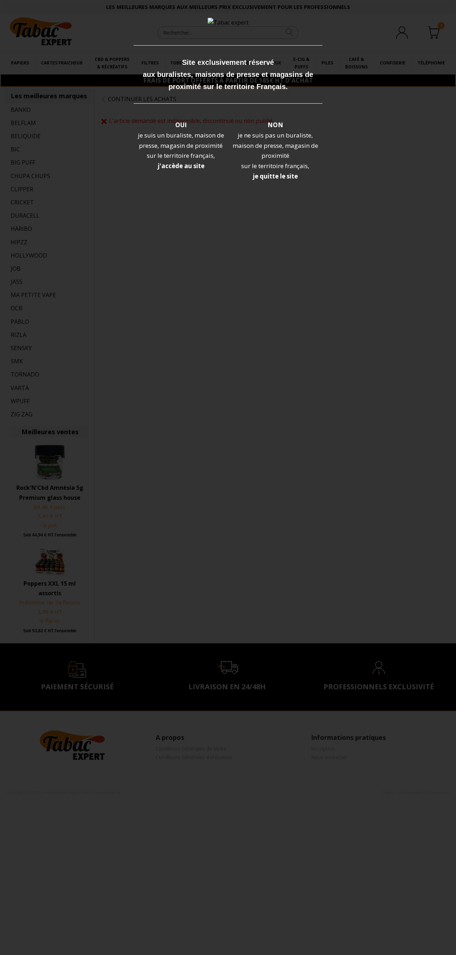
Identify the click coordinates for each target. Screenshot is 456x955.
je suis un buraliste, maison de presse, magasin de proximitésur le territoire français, (181, 145)
